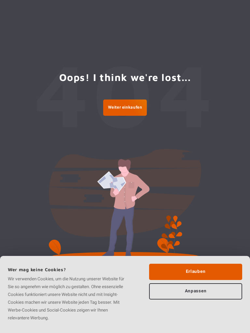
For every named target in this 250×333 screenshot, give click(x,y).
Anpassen (195, 291)
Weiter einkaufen (125, 107)
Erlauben (195, 271)
